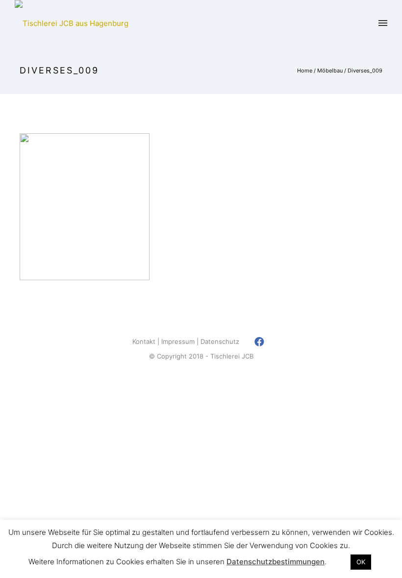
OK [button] (360, 562)
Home (304, 70)
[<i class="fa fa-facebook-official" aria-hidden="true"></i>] (259, 341)
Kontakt (143, 341)
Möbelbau (330, 70)
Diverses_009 (365, 70)
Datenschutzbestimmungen (275, 561)
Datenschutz (220, 341)
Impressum (178, 341)
